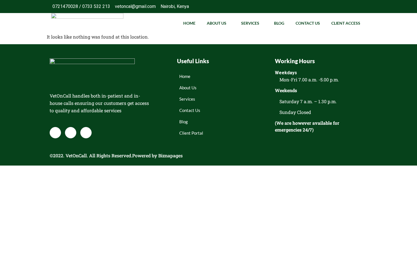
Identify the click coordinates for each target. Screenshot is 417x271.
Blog (279, 23)
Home (189, 23)
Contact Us (308, 23)
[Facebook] (337, 6)
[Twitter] (348, 6)
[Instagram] (360, 6)
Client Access (345, 23)
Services (250, 23)
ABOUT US (216, 23)
